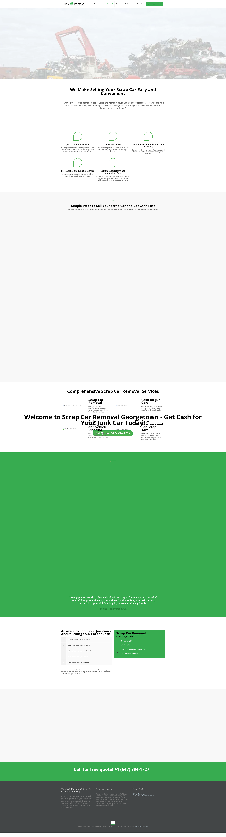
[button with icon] (104, 752)
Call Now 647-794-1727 (154, 4)
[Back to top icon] (113, 823)
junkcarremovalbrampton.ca (131, 653)
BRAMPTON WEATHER (148, 805)
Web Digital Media (141, 826)
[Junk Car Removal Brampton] (74, 4)
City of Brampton (139, 794)
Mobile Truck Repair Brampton (143, 796)
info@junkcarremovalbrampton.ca (133, 649)
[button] (86, 639)
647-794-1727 (125, 645)
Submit (134, 742)
